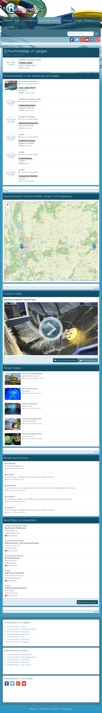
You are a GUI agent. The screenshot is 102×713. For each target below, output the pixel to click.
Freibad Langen (26, 62)
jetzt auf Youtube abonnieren (66, 360)
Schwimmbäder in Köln (16, 637)
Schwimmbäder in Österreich (18, 662)
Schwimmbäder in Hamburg (18, 632)
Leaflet (68, 280)
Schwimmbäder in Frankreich (18, 660)
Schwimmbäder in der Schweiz (19, 665)
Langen (27, 68)
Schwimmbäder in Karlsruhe (18, 634)
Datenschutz (67, 709)
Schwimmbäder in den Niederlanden (21, 657)
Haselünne (28, 110)
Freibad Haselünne (27, 105)
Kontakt (78, 20)
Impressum (54, 709)
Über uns (87, 20)
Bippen (27, 163)
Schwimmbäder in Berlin (16, 626)
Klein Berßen (29, 181)
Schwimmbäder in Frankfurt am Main (21, 629)
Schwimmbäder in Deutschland (19, 655)
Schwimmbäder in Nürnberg (18, 639)
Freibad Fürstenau (27, 140)
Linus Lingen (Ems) (27, 87)
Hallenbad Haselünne (28, 123)
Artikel (17, 20)
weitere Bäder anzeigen (87, 602)
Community (67, 20)
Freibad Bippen (25, 158)
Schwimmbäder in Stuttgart (18, 642)
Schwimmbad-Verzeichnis (49, 20)
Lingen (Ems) (29, 93)
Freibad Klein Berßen (28, 176)
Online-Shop (10, 27)
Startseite (8, 20)
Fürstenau (28, 146)
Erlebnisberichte (29, 20)
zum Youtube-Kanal (89, 360)
